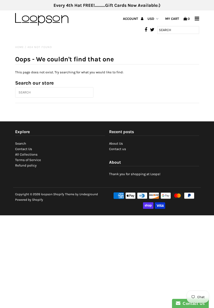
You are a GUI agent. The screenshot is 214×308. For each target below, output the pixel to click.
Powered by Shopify (29, 200)
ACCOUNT (131, 19)
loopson (46, 194)
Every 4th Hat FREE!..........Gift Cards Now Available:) (107, 5)
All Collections (26, 154)
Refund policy (26, 165)
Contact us (117, 149)
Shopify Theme (63, 194)
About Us (116, 143)
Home (19, 47)
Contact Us (23, 149)
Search (20, 143)
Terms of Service (28, 160)
